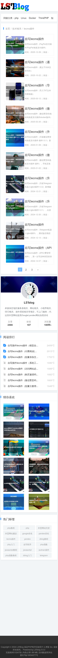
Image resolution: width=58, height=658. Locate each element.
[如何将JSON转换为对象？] (13, 502)
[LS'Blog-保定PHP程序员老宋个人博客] (15, 5)
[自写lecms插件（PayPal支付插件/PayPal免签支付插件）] (15, 44)
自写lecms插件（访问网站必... (23, 368)
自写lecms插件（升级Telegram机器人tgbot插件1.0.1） (37, 201)
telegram (44, 555)
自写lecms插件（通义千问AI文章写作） (38, 62)
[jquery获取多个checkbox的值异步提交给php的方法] (13, 430)
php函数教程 (11, 555)
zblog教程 (43, 538)
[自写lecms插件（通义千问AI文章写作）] (15, 67)
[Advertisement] (29, 596)
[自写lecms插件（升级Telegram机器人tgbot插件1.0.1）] (15, 207)
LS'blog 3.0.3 (39, 649)
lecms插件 (29, 28)
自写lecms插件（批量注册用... (23, 386)
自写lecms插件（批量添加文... (23, 357)
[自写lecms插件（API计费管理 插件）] (15, 253)
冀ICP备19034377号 (29, 655)
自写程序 (27, 544)
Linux (23, 17)
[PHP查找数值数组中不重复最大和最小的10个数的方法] (13, 466)
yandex (27, 538)
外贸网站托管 (44, 527)
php (17, 17)
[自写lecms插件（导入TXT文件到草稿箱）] (15, 91)
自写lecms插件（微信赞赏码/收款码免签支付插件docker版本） (38, 108)
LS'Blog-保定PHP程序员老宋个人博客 (33, 646)
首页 (7, 28)
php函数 (44, 544)
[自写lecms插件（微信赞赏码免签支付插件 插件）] (15, 160)
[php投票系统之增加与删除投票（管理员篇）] (39, 448)
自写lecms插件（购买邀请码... (23, 374)
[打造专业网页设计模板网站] (39, 412)
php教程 (11, 527)
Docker (32, 17)
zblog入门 (27, 555)
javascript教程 (11, 549)
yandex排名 (44, 533)
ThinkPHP (44, 17)
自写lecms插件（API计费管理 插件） (38, 248)
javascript (27, 549)
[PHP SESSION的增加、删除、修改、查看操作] (39, 484)
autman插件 (44, 549)
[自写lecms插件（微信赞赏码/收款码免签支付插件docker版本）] (15, 114)
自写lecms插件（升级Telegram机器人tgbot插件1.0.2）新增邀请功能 (37, 178)
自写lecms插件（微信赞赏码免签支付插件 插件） (38, 155)
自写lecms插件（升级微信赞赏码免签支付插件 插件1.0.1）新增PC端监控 (38, 132)
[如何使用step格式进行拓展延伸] (13, 448)
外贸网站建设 (11, 533)
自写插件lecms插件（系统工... (23, 362)
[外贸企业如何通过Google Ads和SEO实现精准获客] (13, 412)
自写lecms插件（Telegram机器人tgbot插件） (36, 224)
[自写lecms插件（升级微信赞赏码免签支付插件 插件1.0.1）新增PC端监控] (15, 137)
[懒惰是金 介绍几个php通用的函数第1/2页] (39, 502)
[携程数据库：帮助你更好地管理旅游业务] (39, 466)
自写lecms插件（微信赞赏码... (23, 380)
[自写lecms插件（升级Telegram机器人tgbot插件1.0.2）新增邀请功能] (15, 183)
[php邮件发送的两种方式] (13, 484)
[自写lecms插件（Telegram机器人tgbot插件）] (15, 230)
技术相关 (16, 28)
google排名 (27, 533)
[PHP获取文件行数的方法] (39, 430)
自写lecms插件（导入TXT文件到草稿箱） (37, 85)
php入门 (11, 544)
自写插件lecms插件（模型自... (23, 345)
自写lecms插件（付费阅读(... (22, 351)
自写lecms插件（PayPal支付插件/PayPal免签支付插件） (38, 39)
